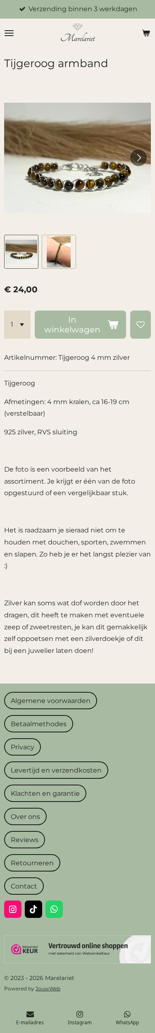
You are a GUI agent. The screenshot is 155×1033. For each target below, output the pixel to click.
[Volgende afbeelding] (138, 157)
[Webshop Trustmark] (77, 961)
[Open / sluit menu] (9, 33)
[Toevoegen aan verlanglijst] (140, 325)
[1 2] (17, 325)
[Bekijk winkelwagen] (146, 33)
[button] (21, 252)
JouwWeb (48, 989)
